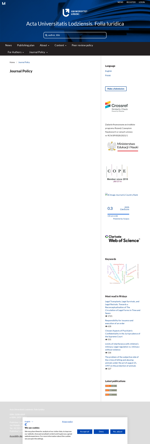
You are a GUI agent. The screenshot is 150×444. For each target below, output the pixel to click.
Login (142, 2)
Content (59, 45)
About (43, 45)
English (108, 71)
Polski (108, 75)
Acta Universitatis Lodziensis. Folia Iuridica (75, 23)
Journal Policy (37, 52)
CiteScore (124, 208)
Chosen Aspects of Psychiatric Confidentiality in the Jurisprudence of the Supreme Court (122, 333)
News (8, 45)
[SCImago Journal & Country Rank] (121, 195)
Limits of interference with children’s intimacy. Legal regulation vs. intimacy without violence (122, 347)
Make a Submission (115, 89)
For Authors (15, 52)
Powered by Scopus (121, 219)
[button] (29, 421)
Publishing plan (25, 45)
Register (131, 2)
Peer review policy (82, 45)
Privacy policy (67, 421)
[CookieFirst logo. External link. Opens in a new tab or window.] (26, 424)
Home (12, 62)
